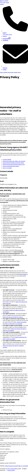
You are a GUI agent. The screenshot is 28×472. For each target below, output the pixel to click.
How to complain (7, 168)
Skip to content (4, 1)
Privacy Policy (11, 470)
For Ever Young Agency (12, 468)
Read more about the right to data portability (15, 338)
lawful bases (23, 274)
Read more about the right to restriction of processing (15, 323)
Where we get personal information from (14, 164)
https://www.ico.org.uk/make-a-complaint (16, 466)
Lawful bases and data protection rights (13, 163)
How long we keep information (11, 166)
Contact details (7, 159)
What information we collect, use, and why (14, 161)
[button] (10, 72)
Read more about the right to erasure (13, 317)
